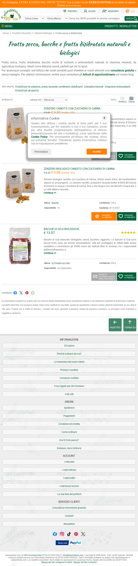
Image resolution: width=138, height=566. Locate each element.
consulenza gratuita (122, 70)
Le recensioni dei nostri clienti (69, 361)
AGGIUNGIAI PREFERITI (129, 156)
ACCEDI (91, 11)
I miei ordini (69, 478)
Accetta (97, 151)
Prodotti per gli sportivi (27, 90)
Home (6, 33)
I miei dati (69, 461)
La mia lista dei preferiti (69, 494)
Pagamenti (69, 415)
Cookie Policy (39, 136)
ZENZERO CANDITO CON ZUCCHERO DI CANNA (72, 108)
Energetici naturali (93, 86)
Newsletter (69, 524)
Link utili (69, 394)
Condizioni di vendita (69, 424)
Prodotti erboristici (21, 33)
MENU (8, 26)
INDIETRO (115, 327)
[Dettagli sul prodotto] (20, 143)
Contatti (69, 515)
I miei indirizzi (69, 470)
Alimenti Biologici (43, 33)
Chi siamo (69, 345)
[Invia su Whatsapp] (32, 292)
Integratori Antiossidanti (117, 86)
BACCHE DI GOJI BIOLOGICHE (61, 229)
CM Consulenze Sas (33, 555)
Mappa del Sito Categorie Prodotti (56, 562)
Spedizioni (69, 407)
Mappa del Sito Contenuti (85, 562)
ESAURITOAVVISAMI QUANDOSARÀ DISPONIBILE (107, 276)
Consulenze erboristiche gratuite (69, 507)
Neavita (55, 203)
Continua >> (50, 192)
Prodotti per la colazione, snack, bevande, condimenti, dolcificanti (49, 86)
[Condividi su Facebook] (15, 292)
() (133, 11)
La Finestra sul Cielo (60, 263)
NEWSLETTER (128, 26)
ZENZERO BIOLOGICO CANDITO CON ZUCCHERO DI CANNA (79, 168)
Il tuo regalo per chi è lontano (69, 386)
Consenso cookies (69, 378)
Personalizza (41, 151)
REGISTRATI (113, 11)
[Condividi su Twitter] (21, 292)
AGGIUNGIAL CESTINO (107, 216)
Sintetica (122, 102)
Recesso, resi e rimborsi (69, 448)
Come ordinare (69, 432)
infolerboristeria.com (73, 555)
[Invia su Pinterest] (27, 292)
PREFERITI (72, 11)
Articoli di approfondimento (99, 74)
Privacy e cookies (69, 370)
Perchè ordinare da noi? (69, 353)
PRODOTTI (111, 26)
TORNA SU (129, 327)
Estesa (131, 102)
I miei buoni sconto (69, 486)
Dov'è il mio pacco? (69, 440)
